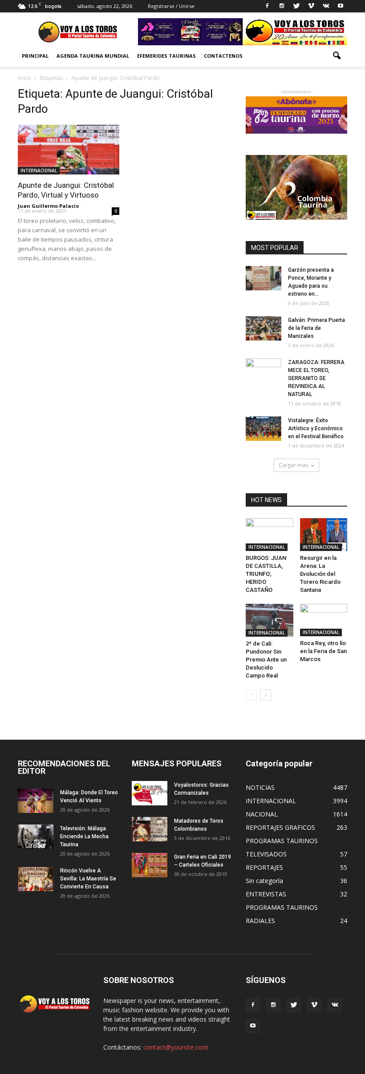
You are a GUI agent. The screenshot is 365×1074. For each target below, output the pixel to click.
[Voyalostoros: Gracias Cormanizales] (149, 793)
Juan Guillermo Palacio (48, 205)
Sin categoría (264, 880)
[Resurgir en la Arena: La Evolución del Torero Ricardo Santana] (324, 534)
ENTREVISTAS (266, 894)
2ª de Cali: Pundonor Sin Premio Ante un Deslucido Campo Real (266, 659)
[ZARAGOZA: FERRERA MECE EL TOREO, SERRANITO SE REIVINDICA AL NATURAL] (263, 370)
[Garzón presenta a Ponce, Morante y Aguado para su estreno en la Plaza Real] (263, 278)
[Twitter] (296, 6)
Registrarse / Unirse (171, 6)
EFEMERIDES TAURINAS (166, 55)
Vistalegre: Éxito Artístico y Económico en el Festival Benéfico (316, 428)
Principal (35, 55)
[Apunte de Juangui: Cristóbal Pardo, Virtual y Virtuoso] (68, 149)
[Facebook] (267, 6)
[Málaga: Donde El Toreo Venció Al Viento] (35, 801)
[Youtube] (340, 6)
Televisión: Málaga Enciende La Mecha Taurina (84, 836)
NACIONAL (262, 814)
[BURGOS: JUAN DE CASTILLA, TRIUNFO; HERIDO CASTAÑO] (269, 534)
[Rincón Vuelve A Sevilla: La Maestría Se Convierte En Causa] (35, 879)
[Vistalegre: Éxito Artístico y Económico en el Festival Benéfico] (263, 428)
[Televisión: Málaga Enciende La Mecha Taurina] (35, 836)
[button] (336, 56)
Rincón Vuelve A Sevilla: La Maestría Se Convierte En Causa (88, 879)
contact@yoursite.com (175, 1047)
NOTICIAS (260, 787)
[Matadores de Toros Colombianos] (149, 829)
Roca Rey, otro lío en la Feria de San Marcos (323, 651)
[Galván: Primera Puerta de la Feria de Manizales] (263, 328)
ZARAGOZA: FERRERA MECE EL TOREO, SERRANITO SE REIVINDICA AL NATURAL (316, 378)
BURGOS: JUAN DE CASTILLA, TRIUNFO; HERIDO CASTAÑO (266, 574)
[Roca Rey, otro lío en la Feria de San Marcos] (324, 620)
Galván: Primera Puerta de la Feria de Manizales (316, 328)
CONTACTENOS (223, 55)
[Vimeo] (311, 6)
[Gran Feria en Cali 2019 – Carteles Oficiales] (149, 865)
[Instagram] (281, 6)
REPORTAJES (264, 867)
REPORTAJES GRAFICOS (280, 827)
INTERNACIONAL (38, 170)
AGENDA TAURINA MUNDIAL (93, 55)
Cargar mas (293, 465)
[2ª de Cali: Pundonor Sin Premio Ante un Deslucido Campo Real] (269, 620)
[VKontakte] (326, 6)
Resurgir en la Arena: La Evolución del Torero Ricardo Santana (320, 574)
